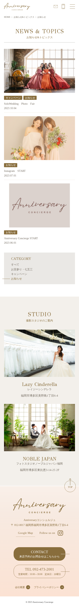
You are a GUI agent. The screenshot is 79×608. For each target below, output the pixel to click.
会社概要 (20, 587)
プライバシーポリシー (46, 587)
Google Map (25, 532)
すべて (15, 264)
